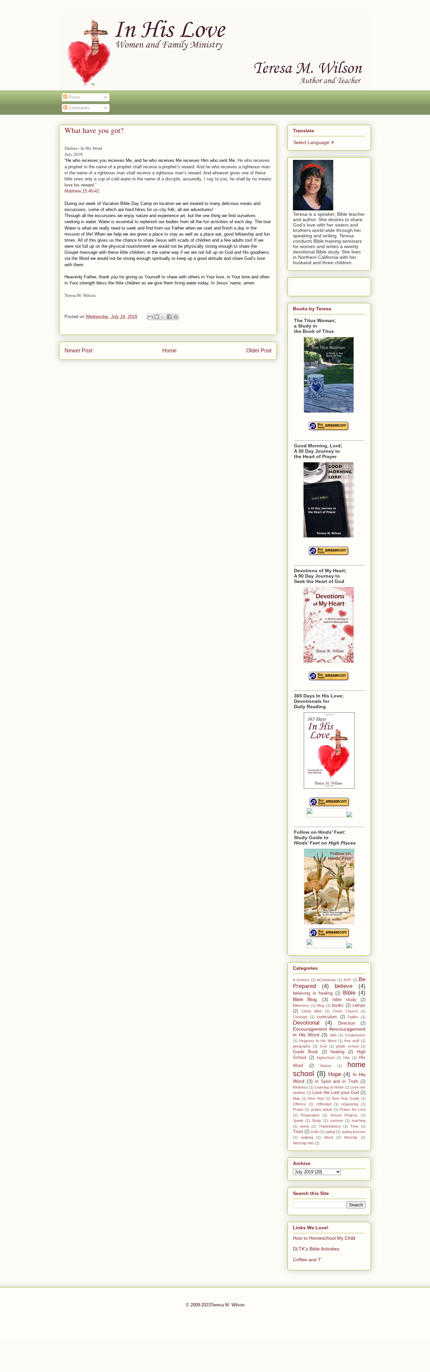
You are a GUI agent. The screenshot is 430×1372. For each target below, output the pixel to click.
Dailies (353, 1017)
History (326, 1066)
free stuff (351, 1041)
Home (169, 350)
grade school (347, 1046)
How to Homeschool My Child (324, 1238)
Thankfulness (330, 1126)
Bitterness (301, 1005)
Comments (78, 107)
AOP (347, 980)
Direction (346, 1023)
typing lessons (354, 1132)
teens (304, 1126)
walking (307, 1137)
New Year (316, 1098)
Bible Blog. (305, 999)
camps (359, 1005)
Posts (73, 97)
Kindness (300, 1087)
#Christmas (326, 980)
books (338, 1005)
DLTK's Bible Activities (316, 1248)
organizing (349, 1104)
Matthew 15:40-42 (81, 191)
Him (346, 1058)
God (323, 1046)
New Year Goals (345, 1098)
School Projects (344, 1115)
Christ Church (345, 1011)
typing (330, 1132)
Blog (320, 1005)
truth (314, 1132)
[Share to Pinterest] (175, 316)
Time (354, 1126)
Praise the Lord (353, 1109)
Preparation (310, 1115)
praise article (321, 1109)
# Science (301, 980)
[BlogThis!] (156, 316)
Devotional (306, 1023)
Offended (323, 1104)
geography (301, 1046)
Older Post (258, 350)
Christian (300, 1017)
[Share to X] (163, 316)
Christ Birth (311, 1011)
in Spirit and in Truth (336, 1081)
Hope (334, 1074)
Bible (349, 993)
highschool (325, 1058)
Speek (298, 1121)
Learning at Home (329, 1087)
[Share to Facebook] (169, 316)
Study (316, 1121)
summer (336, 1121)
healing (337, 1052)
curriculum (327, 1017)
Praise (298, 1109)
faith (333, 1035)
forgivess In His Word (317, 1041)
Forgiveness (355, 1035)
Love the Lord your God (335, 1092)
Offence (299, 1104)
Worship (350, 1137)
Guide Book (305, 1052)
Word (328, 1137)
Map (296, 1098)
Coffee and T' (307, 1259)
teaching (359, 1121)
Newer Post (78, 350)
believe (343, 986)
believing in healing (313, 993)
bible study (344, 999)
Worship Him (303, 1143)
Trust (298, 1131)
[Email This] (150, 316)
